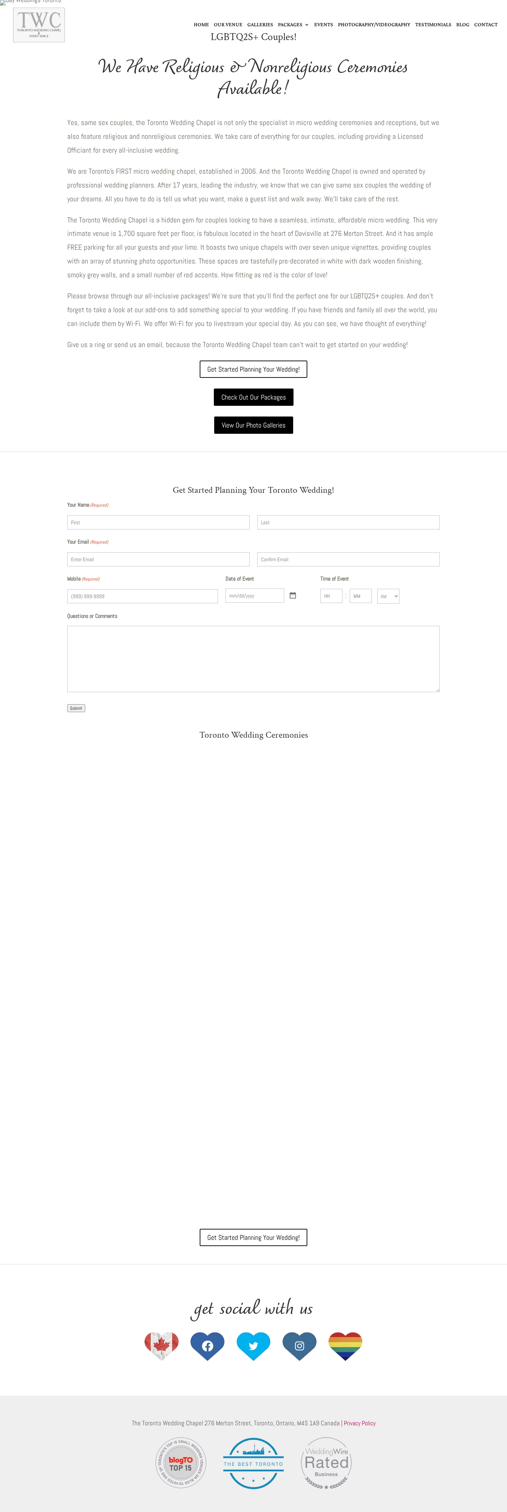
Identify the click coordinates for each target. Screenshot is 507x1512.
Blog (462, 24)
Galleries (260, 24)
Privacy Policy (360, 1423)
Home (201, 24)
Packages (290, 24)
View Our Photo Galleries (254, 425)
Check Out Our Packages (253, 397)
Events (323, 24)
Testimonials (433, 24)
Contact (486, 24)
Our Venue (228, 24)
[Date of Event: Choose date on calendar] (293, 595)
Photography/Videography (374, 24)
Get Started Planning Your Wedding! (253, 369)
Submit (76, 708)
